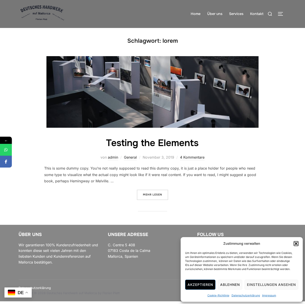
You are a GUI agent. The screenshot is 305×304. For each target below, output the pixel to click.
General (130, 157)
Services (236, 13)
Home (196, 13)
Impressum (269, 295)
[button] (296, 243)
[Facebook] (6, 162)
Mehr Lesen (155, 194)
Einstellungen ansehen (271, 285)
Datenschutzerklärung (246, 295)
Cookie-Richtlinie (218, 295)
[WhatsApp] (6, 150)
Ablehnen (230, 285)
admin (113, 157)
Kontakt (256, 13)
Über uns (214, 13)
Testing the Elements (152, 143)
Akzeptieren (200, 285)
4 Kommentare (192, 157)
